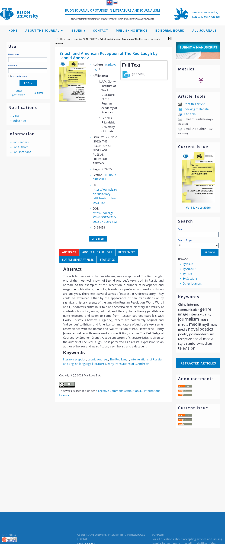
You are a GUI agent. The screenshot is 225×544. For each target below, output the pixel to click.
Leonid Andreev (98, 359)
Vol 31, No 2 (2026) (198, 208)
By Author (189, 269)
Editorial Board (170, 30)
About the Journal (42, 30)
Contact (100, 30)
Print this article (194, 104)
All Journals (204, 30)
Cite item (190, 114)
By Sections (190, 279)
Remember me (19, 76)
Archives (72, 39)
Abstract (69, 252)
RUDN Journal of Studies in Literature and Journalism (112, 14)
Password (13, 65)
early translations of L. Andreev (128, 364)
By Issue (187, 264)
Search (181, 229)
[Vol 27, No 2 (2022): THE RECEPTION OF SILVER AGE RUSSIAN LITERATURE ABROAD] (72, 100)
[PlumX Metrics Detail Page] (201, 80)
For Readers (21, 142)
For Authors (20, 147)
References (126, 252)
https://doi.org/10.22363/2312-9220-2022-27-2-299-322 (105, 217)
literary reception (74, 359)
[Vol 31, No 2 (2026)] (198, 201)
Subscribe (19, 121)
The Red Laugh (119, 359)
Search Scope (185, 240)
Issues (76, 30)
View (16, 116)
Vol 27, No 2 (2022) (88, 39)
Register (38, 93)
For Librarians (22, 152)
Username (13, 54)
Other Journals (192, 283)
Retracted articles (198, 363)
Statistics (107, 260)
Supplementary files (78, 260)
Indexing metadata (196, 109)
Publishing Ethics (132, 30)
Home (13, 30)
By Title (187, 274)
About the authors (97, 252)
